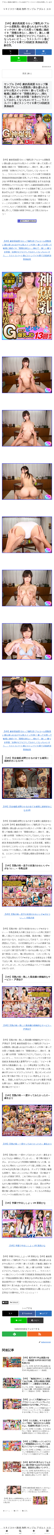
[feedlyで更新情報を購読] (14, 1334)
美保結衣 (15, 1302)
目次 (24, 73)
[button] (35, 59)
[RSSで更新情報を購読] (39, 1334)
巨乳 (6, 1302)
